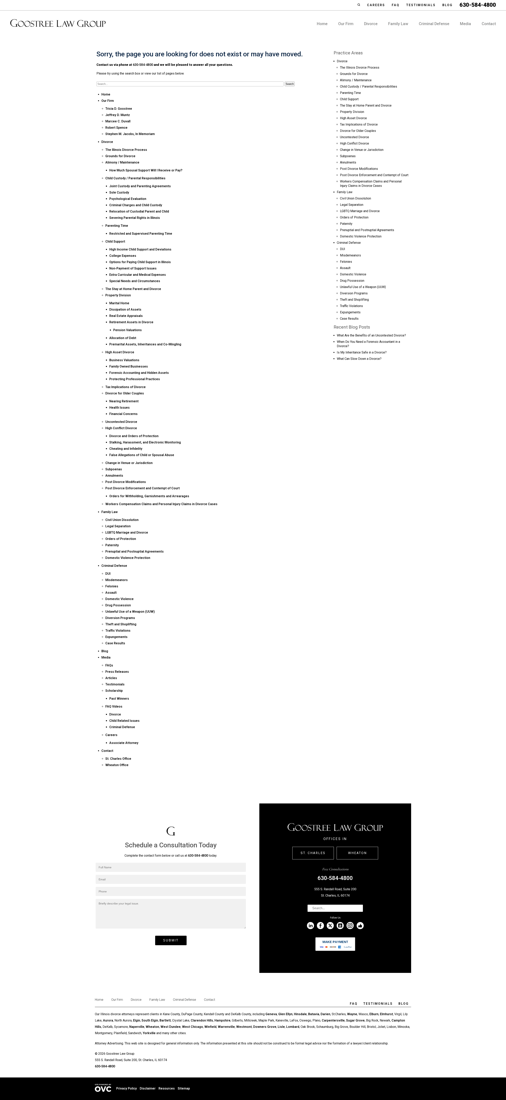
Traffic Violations (117, 630)
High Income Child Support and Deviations (140, 249)
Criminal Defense (434, 23)
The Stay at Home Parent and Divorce (133, 289)
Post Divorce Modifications (125, 482)
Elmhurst (386, 1014)
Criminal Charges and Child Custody (135, 205)
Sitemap (184, 1088)
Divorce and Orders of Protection (134, 436)
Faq (395, 5)
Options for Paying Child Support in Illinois (140, 262)
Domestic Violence (119, 599)
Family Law (398, 23)
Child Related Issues (124, 721)
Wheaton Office (116, 765)
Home (322, 23)
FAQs (109, 665)
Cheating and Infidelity (125, 449)
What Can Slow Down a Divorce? (359, 359)
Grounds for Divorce (120, 156)
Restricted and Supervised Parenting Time (140, 233)
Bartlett (165, 1020)
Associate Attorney (123, 743)
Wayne (352, 1014)
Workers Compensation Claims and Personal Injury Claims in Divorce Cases (161, 504)
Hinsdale (300, 1014)
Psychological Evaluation (127, 199)
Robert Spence (116, 127)
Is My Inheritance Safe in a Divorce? (362, 352)
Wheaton (357, 853)
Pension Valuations (127, 330)
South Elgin (150, 1020)
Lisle (281, 1027)
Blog (447, 5)
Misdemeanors (116, 580)
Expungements (116, 637)
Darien (325, 1014)
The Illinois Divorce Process (126, 150)
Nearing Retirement (124, 401)
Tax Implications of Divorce (125, 387)
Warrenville (226, 1027)
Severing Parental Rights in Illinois (134, 218)
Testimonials (421, 5)
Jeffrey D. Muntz (117, 115)
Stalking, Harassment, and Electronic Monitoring (145, 442)
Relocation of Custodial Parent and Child (139, 211)
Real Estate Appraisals (126, 316)
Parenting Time (116, 226)
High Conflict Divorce (121, 428)
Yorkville (149, 1033)
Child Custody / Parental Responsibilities (135, 178)
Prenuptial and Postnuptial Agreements (134, 551)
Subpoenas (113, 469)
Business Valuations (124, 360)
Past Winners (119, 698)
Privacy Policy (126, 1088)
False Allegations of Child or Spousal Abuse (141, 455)
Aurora (108, 1020)
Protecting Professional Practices (134, 379)
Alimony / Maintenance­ (122, 162)
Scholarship (114, 691)
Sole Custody (119, 192)
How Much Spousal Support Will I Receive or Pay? (145, 170)
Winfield (210, 1027)
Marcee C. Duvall (117, 121)
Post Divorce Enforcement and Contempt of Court (142, 488)
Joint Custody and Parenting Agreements (140, 186)
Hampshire (222, 1020)
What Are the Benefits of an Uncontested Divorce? (371, 335)
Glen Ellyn (285, 1014)
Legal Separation (118, 526)
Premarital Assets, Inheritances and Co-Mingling (145, 344)
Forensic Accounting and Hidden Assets (139, 373)
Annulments (114, 475)
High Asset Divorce (119, 352)
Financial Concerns (123, 414)
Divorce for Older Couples (124, 393)
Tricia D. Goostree (118, 109)
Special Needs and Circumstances (134, 281)
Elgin (136, 1020)
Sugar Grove (355, 1020)
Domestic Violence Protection (127, 558)
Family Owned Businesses (128, 366)
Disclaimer (148, 1088)
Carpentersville (333, 1020)
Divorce (371, 23)
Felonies (111, 586)
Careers (376, 5)
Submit (171, 940)
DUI (107, 574)
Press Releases (117, 672)
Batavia (313, 1014)
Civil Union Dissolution (122, 520)
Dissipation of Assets (125, 309)
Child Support (115, 241)
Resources (167, 1088)
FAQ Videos (113, 706)
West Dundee (170, 1027)
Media (465, 23)
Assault (111, 592)
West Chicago (192, 1027)
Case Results (115, 643)
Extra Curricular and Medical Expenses (137, 275)
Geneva (271, 1014)
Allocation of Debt (122, 338)
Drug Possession (118, 605)
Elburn (374, 1014)
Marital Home (119, 303)
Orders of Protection (120, 539)
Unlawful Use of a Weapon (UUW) (130, 611)
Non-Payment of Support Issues (133, 268)
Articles (111, 678)
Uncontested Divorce (121, 422)
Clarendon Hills (202, 1020)
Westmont (244, 1027)
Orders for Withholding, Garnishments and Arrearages (149, 496)
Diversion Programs (120, 618)
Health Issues (119, 407)
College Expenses (122, 256)
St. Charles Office (118, 759)
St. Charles (313, 853)
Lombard (292, 1027)
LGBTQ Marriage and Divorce (126, 532)
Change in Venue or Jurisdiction (129, 463)
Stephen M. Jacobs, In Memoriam (130, 134)
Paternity (112, 545)
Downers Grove (264, 1027)
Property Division (118, 295)
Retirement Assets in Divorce (131, 322)
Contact (489, 23)
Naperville (136, 1027)
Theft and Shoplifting (120, 624)
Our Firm (345, 23)
